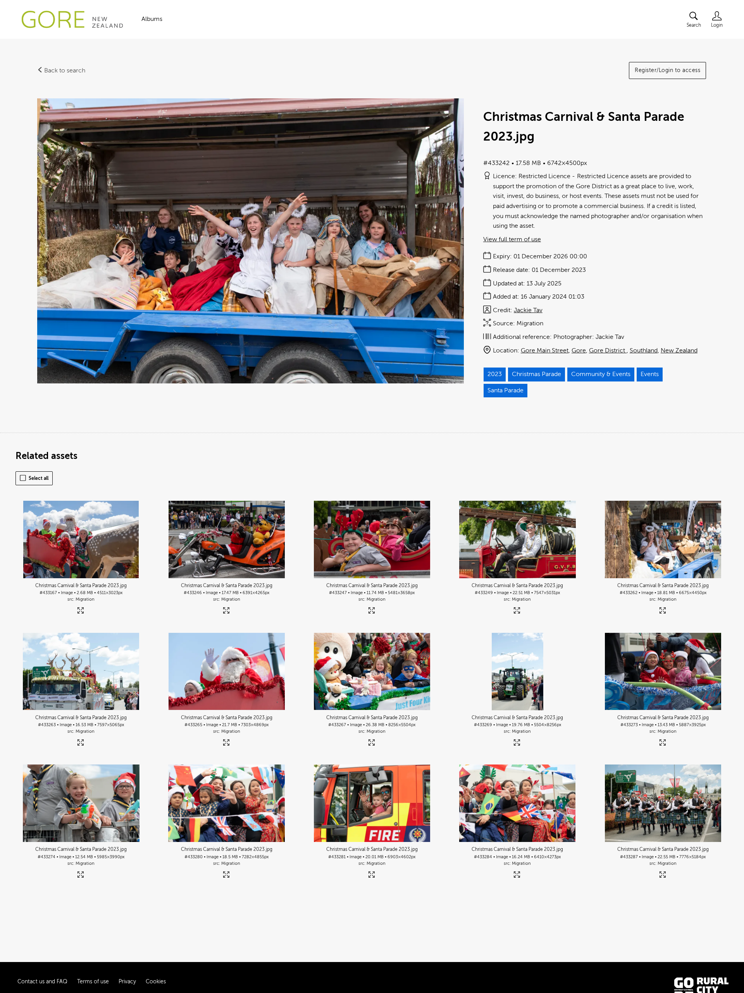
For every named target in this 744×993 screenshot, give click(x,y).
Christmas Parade (536, 374)
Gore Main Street (544, 350)
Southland (644, 350)
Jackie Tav (528, 310)
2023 (494, 374)
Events (650, 374)
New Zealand (679, 350)
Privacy (127, 981)
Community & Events (600, 374)
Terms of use (93, 981)
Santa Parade (505, 390)
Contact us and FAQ (42, 981)
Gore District (608, 350)
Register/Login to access (667, 70)
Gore (579, 350)
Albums (151, 18)
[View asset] (81, 539)
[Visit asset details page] (81, 612)
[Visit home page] (72, 19)
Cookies (156, 981)
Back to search (64, 70)
